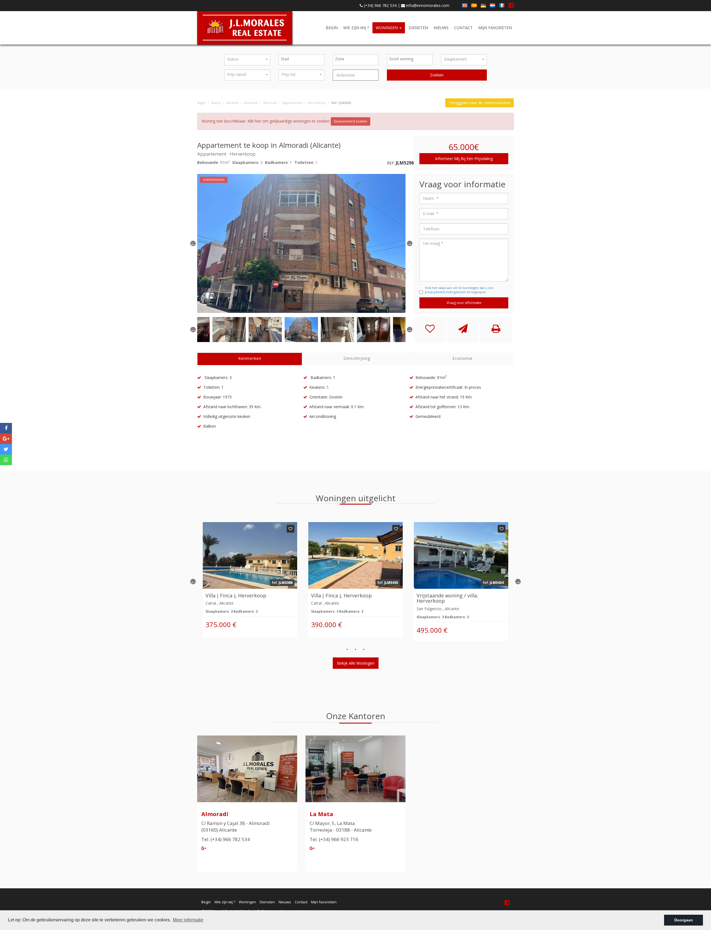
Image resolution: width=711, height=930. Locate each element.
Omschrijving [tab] (357, 358)
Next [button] (518, 581)
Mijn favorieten (495, 27)
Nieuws (441, 27)
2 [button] (355, 649)
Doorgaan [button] (683, 920)
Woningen (387, 27)
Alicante (233, 103)
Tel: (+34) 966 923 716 (334, 839)
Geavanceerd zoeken (350, 121)
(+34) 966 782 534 (380, 5)
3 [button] (364, 649)
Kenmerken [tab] (249, 358)
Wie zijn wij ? (356, 27)
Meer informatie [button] (188, 919)
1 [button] (347, 649)
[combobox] (301, 59)
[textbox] (303, 59)
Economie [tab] (462, 358)
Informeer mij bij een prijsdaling (464, 158)
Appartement (292, 103)
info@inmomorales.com (427, 5)
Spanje (216, 103)
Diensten (418, 27)
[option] (301, 243)
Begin (332, 27)
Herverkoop (317, 103)
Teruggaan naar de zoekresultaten (479, 102)
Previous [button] (193, 243)
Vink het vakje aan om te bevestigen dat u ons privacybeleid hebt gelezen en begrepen (459, 290)
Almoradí (251, 103)
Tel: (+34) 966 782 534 (225, 839)
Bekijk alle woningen (355, 663)
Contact (463, 27)
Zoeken (437, 75)
